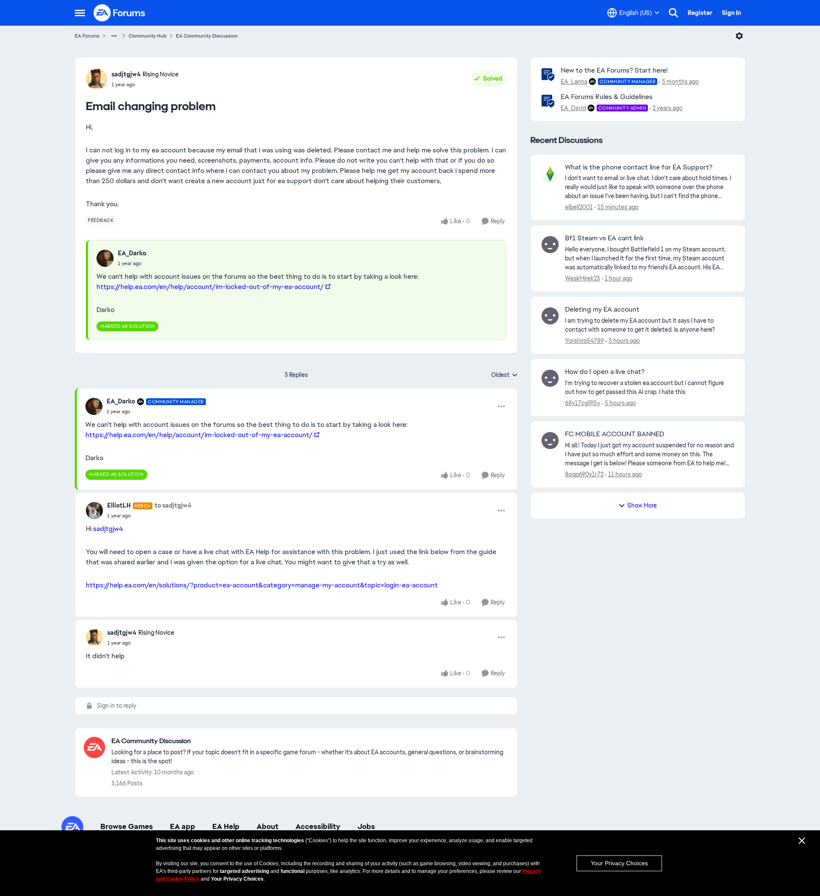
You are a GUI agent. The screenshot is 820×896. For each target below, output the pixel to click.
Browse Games (126, 826)
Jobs (366, 826)
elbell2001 (579, 207)
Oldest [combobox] (504, 375)
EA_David (573, 108)
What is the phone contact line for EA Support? (638, 167)
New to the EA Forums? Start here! (614, 70)
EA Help (226, 826)
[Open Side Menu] (79, 12)
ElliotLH (119, 505)
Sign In (731, 13)
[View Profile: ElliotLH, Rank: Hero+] (94, 510)
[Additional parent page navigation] (114, 36)
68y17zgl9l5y (582, 403)
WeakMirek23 (582, 278)
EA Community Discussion (207, 35)
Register (700, 13)
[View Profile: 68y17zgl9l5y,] (550, 378)
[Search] (673, 13)
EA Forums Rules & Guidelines (607, 96)
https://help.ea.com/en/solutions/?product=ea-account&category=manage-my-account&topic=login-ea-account (262, 585)
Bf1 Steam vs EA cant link (604, 238)
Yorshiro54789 (584, 340)
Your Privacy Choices (619, 863)
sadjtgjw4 (126, 74)
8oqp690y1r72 (584, 474)
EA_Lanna (574, 81)
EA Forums (87, 35)
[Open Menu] (739, 36)
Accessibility (318, 826)
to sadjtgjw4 (173, 505)
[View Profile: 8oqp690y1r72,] (550, 440)
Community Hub (148, 35)
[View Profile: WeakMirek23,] (550, 244)
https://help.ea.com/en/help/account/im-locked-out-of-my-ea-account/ (210, 286)
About (267, 826)
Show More (642, 505)
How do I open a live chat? (604, 372)
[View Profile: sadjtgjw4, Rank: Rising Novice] (96, 79)
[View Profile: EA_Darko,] (105, 258)
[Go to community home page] (120, 12)
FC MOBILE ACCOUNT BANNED (614, 434)
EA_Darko (132, 253)
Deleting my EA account (602, 309)
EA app (182, 826)
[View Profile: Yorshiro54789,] (550, 315)
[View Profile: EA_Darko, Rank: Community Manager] (93, 406)
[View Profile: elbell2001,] (550, 173)
